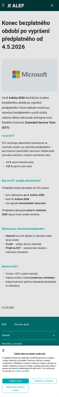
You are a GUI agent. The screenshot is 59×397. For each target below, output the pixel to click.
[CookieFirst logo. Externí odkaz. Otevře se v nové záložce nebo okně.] (3, 350)
